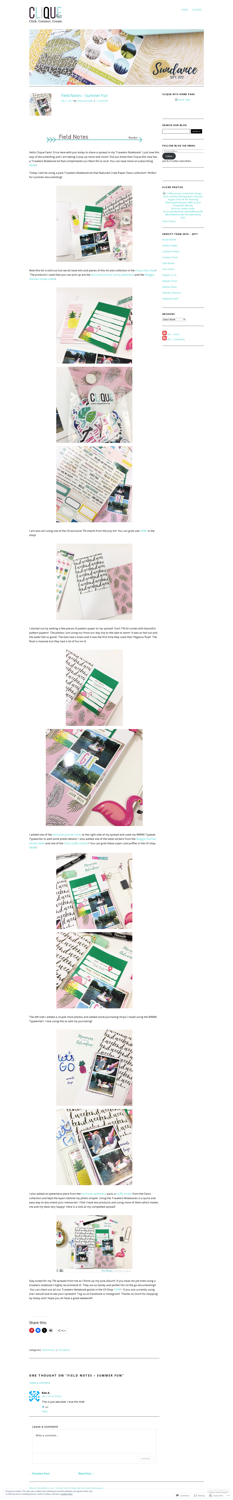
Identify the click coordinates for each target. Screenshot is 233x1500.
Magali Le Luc (169, 274)
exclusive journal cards (105, 274)
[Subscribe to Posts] (164, 334)
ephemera (127, 274)
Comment (145, 1458)
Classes (197, 9)
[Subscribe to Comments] (164, 339)
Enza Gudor (168, 269)
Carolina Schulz (170, 257)
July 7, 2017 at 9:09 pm (52, 1396)
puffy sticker (124, 1193)
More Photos (169, 221)
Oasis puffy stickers (76, 843)
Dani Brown (168, 263)
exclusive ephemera (93, 1193)
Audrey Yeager (170, 245)
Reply (45, 1411)
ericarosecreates (85, 100)
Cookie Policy (66, 1494)
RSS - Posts (173, 334)
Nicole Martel (169, 239)
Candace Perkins (170, 251)
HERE (32, 165)
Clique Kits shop (145, 270)
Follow (169, 156)
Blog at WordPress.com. (41, 1488)
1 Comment (102, 100)
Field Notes (48, 1349)
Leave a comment (39, 1382)
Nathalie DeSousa (171, 292)
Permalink (63, 1349)
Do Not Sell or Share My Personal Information (79, 1488)
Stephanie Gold (170, 298)
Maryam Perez (169, 280)
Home (184, 9)
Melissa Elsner (169, 286)
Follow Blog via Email (178, 145)
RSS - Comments (176, 339)
